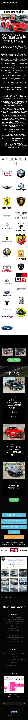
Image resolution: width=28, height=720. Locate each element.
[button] (4, 352)
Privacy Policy (14, 717)
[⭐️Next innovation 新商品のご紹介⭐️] (5, 573)
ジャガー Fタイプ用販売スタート (14, 488)
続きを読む (14, 416)
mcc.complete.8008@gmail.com (15, 637)
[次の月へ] (22, 677)
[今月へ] (19, 677)
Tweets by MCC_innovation (9, 597)
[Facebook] (12, 712)
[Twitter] (16, 712)
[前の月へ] (16, 677)
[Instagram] (14, 712)
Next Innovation (9, 2)
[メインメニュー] (25, 3)
